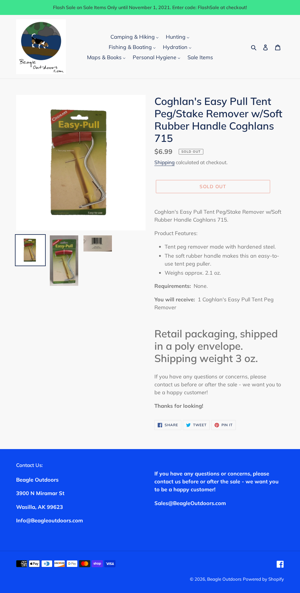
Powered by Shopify (263, 579)
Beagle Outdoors (224, 579)
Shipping (164, 162)
